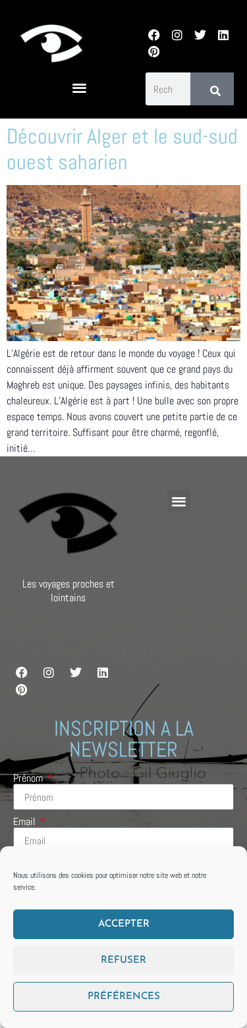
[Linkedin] (223, 34)
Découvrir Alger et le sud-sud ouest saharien (122, 149)
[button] (79, 87)
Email (25, 822)
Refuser (123, 960)
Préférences (124, 997)
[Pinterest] (154, 51)
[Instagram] (177, 34)
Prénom (29, 778)
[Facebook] (154, 34)
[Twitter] (200, 34)
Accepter (124, 924)
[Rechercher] (212, 88)
